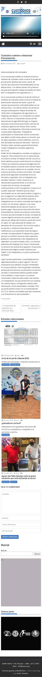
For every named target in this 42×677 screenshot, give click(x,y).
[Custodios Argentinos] (3, 43)
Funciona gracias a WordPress (13, 671)
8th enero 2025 (8, 420)
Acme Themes (22, 673)
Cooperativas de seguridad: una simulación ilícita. (9, 308)
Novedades (6, 299)
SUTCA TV (14, 482)
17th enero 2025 (8, 355)
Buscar (4, 550)
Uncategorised (15, 364)
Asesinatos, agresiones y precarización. (31, 307)
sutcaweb (22, 64)
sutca (18, 355)
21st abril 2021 (8, 473)
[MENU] (39, 43)
